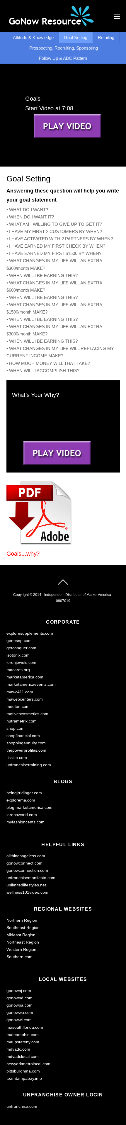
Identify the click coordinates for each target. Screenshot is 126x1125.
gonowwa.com (19, 1012)
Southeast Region (23, 927)
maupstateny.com (22, 1042)
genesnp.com (19, 640)
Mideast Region (20, 935)
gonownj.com (18, 990)
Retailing (106, 37)
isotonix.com (18, 655)
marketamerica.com (24, 677)
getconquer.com (21, 648)
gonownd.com (19, 998)
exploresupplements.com (29, 633)
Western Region (21, 949)
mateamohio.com (22, 1035)
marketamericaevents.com (31, 684)
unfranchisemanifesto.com (30, 878)
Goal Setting (75, 37)
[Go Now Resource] (50, 23)
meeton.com (18, 706)
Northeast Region (22, 942)
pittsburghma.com (23, 1071)
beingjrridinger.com (24, 793)
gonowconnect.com (24, 863)
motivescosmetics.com (27, 714)
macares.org (18, 670)
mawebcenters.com (24, 699)
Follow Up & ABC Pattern (63, 58)
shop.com (15, 728)
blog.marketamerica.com (29, 807)
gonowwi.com (19, 1020)
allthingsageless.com (25, 856)
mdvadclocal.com (22, 1056)
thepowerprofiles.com (26, 750)
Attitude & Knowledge (33, 37)
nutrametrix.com (21, 721)
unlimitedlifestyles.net (26, 885)
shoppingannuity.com (26, 743)
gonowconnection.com (27, 870)
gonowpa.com (19, 1005)
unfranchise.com (21, 1106)
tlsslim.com (16, 757)
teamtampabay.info (24, 1078)
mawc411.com (19, 692)
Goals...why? (23, 553)
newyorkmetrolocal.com (28, 1064)
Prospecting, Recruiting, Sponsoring (63, 48)
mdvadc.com (18, 1049)
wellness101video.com (27, 892)
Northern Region (21, 920)
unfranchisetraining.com (28, 765)
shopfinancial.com (23, 736)
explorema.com (20, 800)
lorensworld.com (21, 815)
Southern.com (19, 957)
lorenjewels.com (21, 662)
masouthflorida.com (24, 1027)
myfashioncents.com (25, 822)
